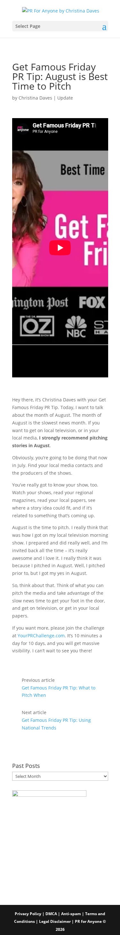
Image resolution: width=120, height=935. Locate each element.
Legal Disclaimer (55, 921)
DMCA (51, 913)
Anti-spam (71, 913)
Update (65, 98)
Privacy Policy (28, 913)
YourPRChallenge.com (41, 636)
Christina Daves (35, 98)
